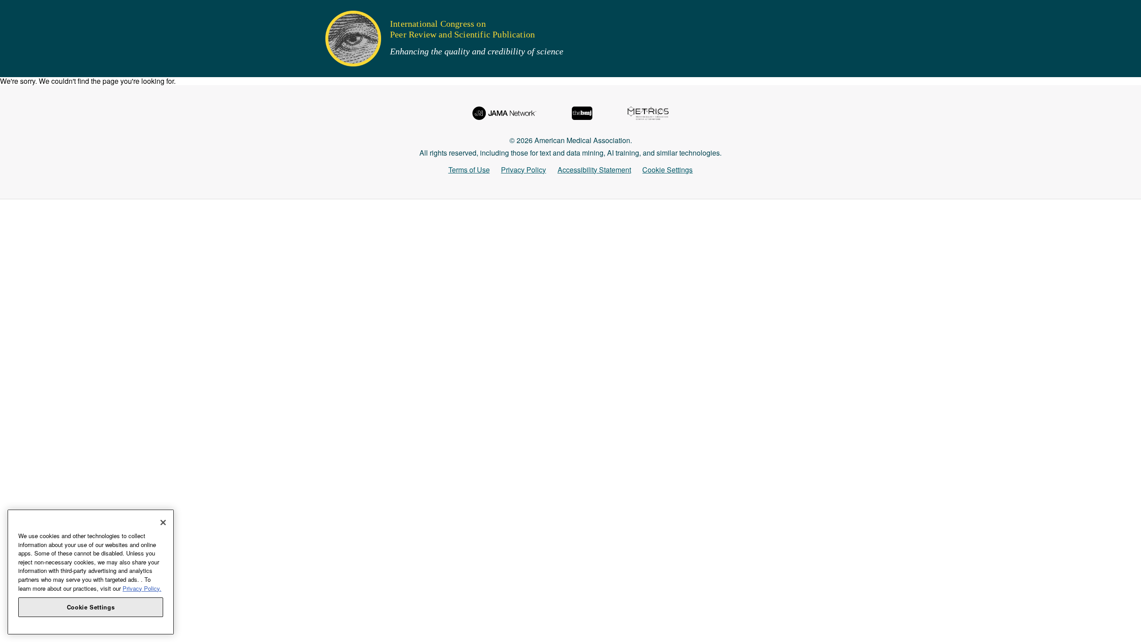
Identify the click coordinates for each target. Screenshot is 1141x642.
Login (18, 189)
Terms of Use (469, 170)
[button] (13, 11)
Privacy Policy (523, 170)
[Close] (163, 522)
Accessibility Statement (594, 170)
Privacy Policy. (142, 588)
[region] (90, 572)
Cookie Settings (667, 170)
